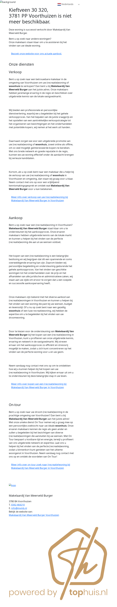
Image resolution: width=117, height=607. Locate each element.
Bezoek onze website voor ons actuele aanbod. (36, 53)
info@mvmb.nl (19, 508)
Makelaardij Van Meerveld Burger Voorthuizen (34, 515)
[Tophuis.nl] (58, 563)
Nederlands (67, 4)
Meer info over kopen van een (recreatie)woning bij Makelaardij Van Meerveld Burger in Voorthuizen (38, 385)
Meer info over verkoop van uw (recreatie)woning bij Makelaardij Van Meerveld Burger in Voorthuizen (39, 198)
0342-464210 (18, 504)
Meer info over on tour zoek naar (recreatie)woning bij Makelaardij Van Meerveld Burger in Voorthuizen (40, 466)
